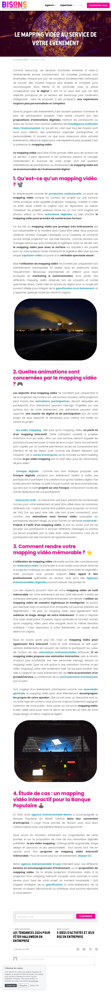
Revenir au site (22, 949)
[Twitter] (84, 949)
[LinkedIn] (90, 949)
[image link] (14, 5)
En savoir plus (33, 981)
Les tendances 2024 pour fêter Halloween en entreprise (31, 937)
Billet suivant (63, 929)
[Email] (96, 949)
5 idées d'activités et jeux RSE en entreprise (75, 935)
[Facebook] (77, 949)
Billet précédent (22, 929)
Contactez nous (98, 5)
